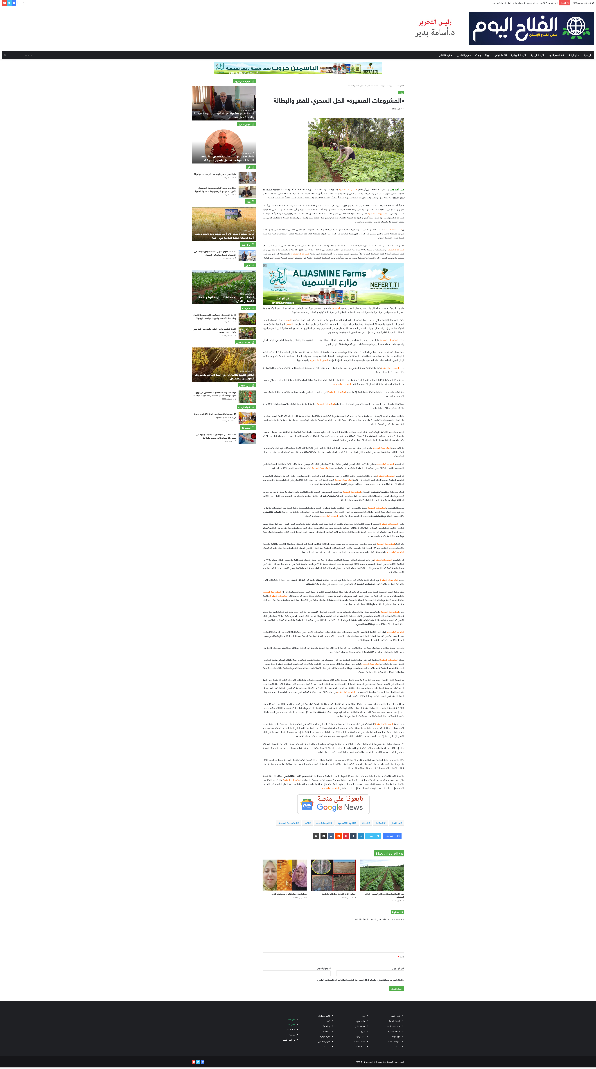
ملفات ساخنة (359, 1041)
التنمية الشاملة (323, 822)
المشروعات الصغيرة (288, 822)
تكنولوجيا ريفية (394, 1041)
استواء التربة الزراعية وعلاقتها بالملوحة (339, 894)
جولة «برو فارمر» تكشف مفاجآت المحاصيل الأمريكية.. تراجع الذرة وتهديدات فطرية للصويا (215, 189)
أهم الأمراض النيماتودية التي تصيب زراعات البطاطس (384, 895)
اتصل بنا (292, 1024)
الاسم (401, 956)
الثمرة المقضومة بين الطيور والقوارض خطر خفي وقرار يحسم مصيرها (214, 330)
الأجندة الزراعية (537, 55)
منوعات (327, 1046)
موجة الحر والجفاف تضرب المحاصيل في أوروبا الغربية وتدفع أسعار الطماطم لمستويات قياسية (215, 393)
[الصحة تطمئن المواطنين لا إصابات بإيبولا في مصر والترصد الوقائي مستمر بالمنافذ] (247, 438)
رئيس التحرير (395, 1015)
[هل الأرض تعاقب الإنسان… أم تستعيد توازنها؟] (247, 178)
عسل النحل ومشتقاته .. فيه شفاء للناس (288, 894)
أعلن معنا (291, 1019)
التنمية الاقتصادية (346, 822)
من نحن (292, 1034)
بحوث (478, 55)
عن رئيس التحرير (289, 1039)
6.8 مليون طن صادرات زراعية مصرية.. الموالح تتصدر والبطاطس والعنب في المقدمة (521, 3)
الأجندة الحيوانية (518, 55)
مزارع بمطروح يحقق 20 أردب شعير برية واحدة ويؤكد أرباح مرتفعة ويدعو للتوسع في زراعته (224, 235)
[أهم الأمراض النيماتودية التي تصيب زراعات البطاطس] (382, 875)
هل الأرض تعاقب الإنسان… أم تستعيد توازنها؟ (215, 174)
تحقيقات (326, 1031)
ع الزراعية (326, 1026)
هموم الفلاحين (464, 55)
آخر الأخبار (395, 822)
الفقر (307, 822)
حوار (363, 1015)
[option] (224, 103)
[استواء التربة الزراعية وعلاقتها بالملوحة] (333, 875)
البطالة (365, 822)
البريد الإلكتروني (397, 968)
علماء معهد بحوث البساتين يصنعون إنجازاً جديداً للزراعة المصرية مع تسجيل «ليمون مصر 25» (227, 158)
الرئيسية (587, 55)
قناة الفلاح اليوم (556, 55)
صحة (398, 1046)
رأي (328, 1021)
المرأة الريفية (325, 1036)
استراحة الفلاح (445, 55)
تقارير (392, 85)
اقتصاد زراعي (500, 55)
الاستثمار (380, 822)
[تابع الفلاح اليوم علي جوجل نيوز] (333, 804)
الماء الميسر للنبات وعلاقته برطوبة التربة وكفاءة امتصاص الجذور (226, 298)
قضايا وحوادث (324, 1015)
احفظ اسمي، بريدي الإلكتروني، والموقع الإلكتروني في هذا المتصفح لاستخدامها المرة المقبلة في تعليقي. (359, 979)
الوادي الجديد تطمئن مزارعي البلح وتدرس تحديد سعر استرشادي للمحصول (224, 376)
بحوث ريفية (360, 1036)
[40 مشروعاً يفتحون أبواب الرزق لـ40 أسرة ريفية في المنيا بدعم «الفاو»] (247, 418)
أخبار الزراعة (574, 55)
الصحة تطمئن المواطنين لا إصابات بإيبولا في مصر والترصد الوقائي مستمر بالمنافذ (216, 435)
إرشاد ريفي (361, 1021)
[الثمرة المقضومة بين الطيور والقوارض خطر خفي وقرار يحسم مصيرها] (247, 333)
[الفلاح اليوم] (498, 28)
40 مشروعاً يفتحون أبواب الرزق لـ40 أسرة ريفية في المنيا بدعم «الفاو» (215, 415)
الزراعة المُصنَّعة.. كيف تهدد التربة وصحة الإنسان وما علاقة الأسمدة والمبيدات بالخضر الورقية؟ (214, 316)
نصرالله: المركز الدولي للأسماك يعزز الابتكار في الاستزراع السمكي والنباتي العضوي (215, 252)
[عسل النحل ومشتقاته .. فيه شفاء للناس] (285, 875)
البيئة (487, 55)
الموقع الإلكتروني (324, 968)
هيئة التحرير (291, 1029)
